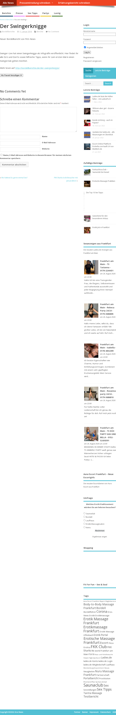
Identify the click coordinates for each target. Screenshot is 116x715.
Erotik (92, 615)
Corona (101, 611)
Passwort (87, 39)
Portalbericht (91, 678)
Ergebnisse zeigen (100, 536)
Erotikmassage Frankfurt (95, 629)
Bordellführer (89, 611)
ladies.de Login (105, 661)
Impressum (94, 712)
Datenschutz (105, 712)
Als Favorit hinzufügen (10, 75)
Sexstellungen (89, 689)
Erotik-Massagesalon (95, 524)
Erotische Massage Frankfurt (99, 640)
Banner (85, 712)
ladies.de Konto (90, 661)
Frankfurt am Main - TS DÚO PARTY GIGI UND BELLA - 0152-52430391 (108, 434)
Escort (104, 643)
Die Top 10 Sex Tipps (94, 192)
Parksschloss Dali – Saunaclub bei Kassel (100, 170)
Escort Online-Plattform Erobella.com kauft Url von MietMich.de (103, 146)
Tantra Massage (92, 693)
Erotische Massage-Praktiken (103, 181)
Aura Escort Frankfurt (91, 601)
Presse (19, 13)
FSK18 (91, 654)
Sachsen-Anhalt (101, 682)
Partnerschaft (102, 675)
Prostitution (104, 678)
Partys (45, 13)
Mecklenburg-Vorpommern (93, 668)
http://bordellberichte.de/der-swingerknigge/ (37, 67)
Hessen (86, 658)
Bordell (89, 517)
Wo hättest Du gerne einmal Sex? (14, 177)
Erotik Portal (101, 635)
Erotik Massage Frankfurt (95, 620)
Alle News (8, 2)
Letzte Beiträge (102, 70)
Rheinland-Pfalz (89, 682)
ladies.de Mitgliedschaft (94, 664)
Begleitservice (111, 601)
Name (44, 136)
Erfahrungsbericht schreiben (74, 2)
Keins (88, 527)
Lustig (57, 13)
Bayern (102, 601)
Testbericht (90, 696)
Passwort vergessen (92, 61)
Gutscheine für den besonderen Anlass (100, 217)
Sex (106, 685)
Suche (88, 70)
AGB (114, 712)
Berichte (6, 13)
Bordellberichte (8, 31)
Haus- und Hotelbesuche (104, 654)
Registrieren (88, 57)
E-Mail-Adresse (49, 142)
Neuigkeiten (89, 671)
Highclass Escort (95, 658)
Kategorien (90, 76)
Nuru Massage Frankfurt (98, 673)
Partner (77, 712)
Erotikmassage (102, 615)
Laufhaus (90, 520)
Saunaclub (90, 513)
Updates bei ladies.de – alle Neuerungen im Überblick (103, 133)
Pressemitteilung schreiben (35, 2)
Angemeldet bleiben (94, 47)
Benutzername (89, 31)
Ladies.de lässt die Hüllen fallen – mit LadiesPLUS (102, 97)
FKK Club (99, 646)
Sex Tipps (32, 13)
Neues (107, 668)
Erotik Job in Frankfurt (100, 227)
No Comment (53, 31)
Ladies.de (106, 657)
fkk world (96, 650)
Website (46, 149)
